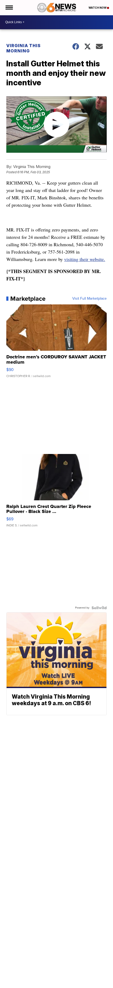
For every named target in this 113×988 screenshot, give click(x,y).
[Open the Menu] (9, 7)
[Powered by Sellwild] (99, 608)
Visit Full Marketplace (89, 298)
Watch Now (98, 7)
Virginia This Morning (23, 48)
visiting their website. (84, 259)
